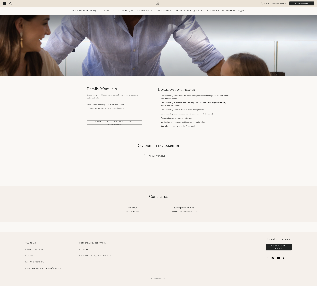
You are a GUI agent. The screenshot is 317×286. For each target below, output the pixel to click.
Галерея (115, 11)
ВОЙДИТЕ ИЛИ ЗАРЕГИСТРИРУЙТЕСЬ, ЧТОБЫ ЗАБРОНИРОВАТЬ (114, 122)
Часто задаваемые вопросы (92, 243)
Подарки (242, 11)
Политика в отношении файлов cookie (44, 268)
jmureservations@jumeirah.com (184, 211)
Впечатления (228, 11)
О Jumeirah (30, 243)
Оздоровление (165, 11)
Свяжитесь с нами (34, 249)
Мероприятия (213, 11)
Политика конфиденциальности (95, 255)
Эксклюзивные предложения (189, 11)
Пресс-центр (85, 249)
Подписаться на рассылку (279, 247)
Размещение (128, 11)
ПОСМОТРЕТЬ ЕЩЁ (157, 156)
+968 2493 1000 (132, 211)
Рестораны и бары (146, 11)
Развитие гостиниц (34, 262)
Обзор (106, 11)
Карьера (29, 255)
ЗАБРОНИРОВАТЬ (301, 3)
